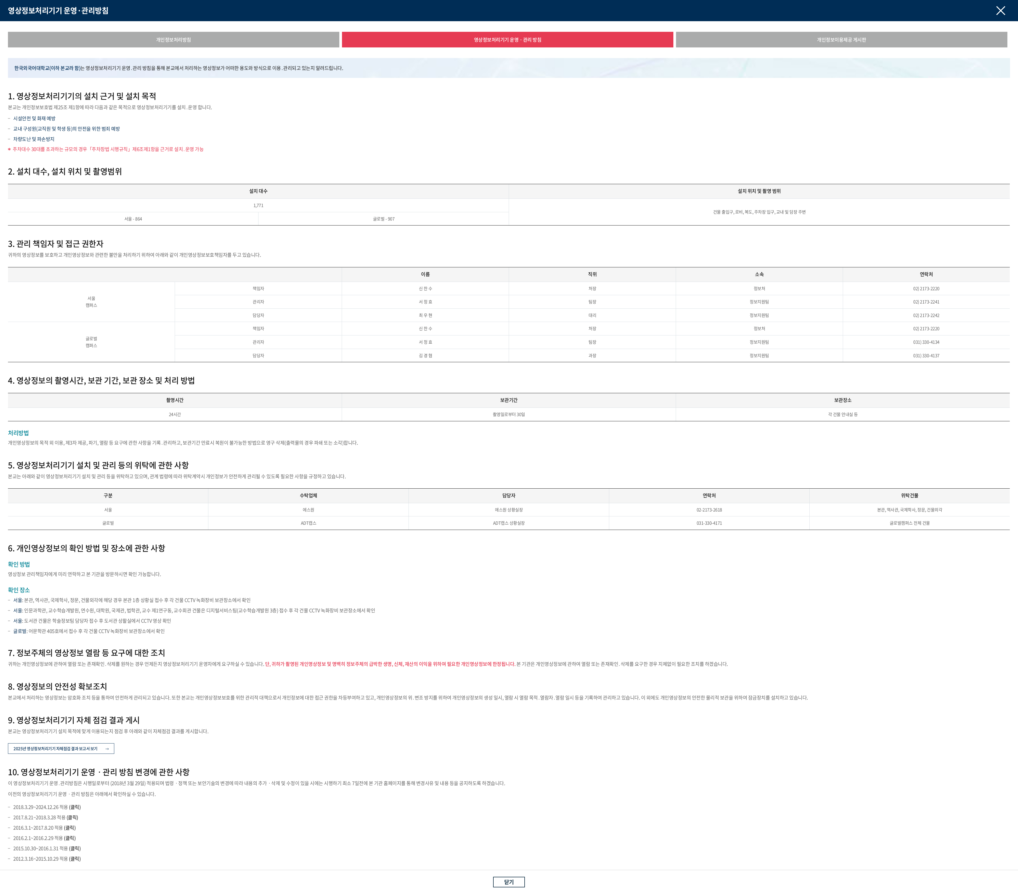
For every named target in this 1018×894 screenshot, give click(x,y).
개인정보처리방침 (173, 39)
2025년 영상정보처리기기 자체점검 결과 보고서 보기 (56, 748)
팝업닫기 (1001, 10)
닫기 (509, 882)
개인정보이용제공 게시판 (841, 39)
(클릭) (75, 807)
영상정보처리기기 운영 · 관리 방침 (508, 39)
